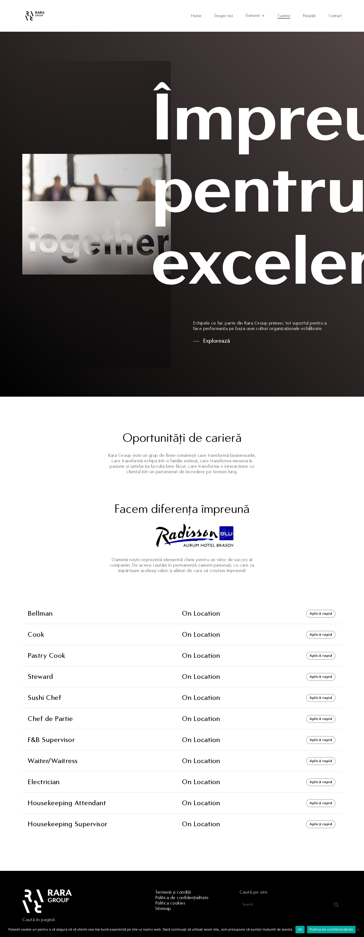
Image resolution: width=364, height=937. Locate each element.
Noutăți (309, 16)
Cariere (284, 16)
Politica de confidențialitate (182, 897)
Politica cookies (170, 903)
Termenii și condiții (173, 892)
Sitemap (163, 908)
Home (196, 16)
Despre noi (223, 16)
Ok (300, 929)
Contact (335, 16)
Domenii (253, 16)
